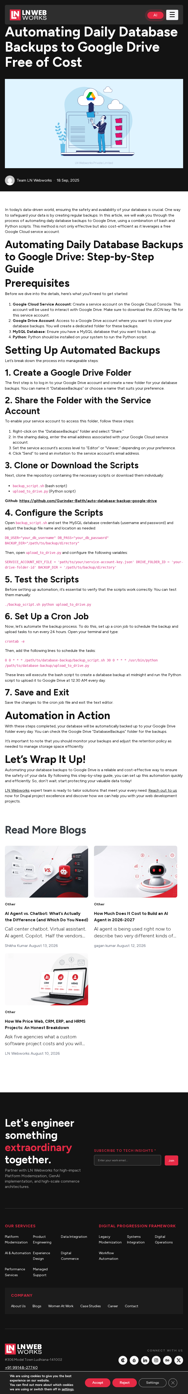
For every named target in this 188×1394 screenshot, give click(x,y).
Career (113, 1306)
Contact (131, 1306)
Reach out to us (162, 790)
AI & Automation (18, 1253)
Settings (152, 1382)
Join (171, 1160)
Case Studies (90, 1306)
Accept (97, 1382)
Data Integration (74, 1237)
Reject (124, 1382)
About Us (18, 1306)
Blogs (37, 1306)
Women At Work (60, 1306)
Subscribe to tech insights (125, 1151)
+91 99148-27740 (21, 1367)
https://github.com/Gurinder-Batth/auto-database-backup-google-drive (88, 500)
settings (67, 1389)
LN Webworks (17, 790)
